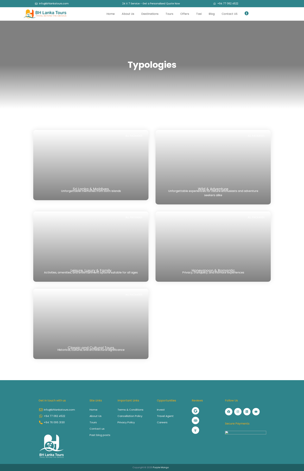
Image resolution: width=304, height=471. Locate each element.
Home (110, 14)
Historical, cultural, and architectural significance (91, 350)
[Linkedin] (247, 411)
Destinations (150, 14)
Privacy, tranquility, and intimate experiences (213, 272)
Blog (212, 14)
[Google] (195, 410)
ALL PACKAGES (133, 136)
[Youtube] (256, 411)
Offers (184, 14)
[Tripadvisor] (195, 420)
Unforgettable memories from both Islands (91, 191)
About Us (128, 14)
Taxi (199, 14)
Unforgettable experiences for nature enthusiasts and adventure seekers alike (213, 193)
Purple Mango (161, 467)
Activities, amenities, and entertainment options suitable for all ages (91, 272)
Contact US (230, 14)
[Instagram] (238, 411)
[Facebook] (228, 411)
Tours (169, 14)
